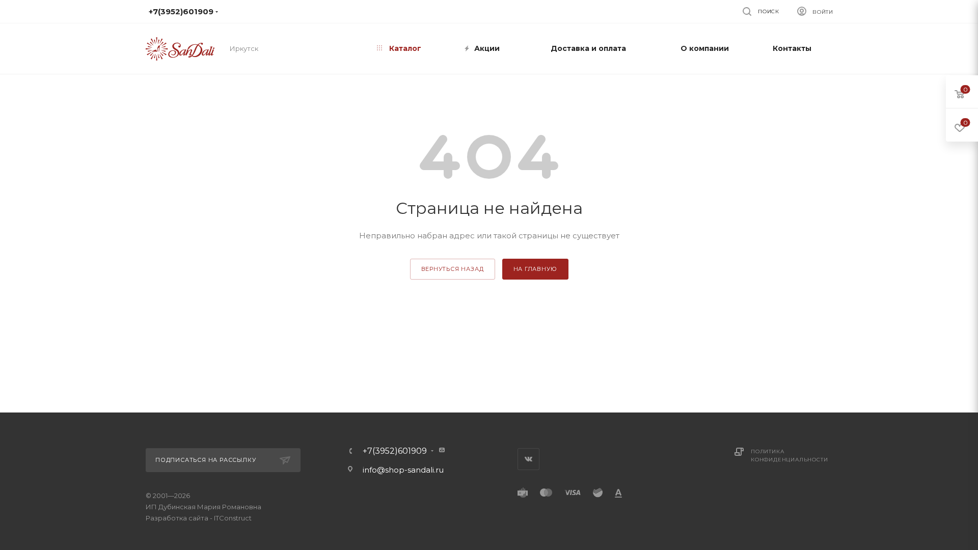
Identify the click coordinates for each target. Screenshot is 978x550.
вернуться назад (452, 268)
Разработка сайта (177, 518)
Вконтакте (528, 459)
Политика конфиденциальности (789, 455)
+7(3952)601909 (395, 451)
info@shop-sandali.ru (483, 11)
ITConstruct (233, 518)
